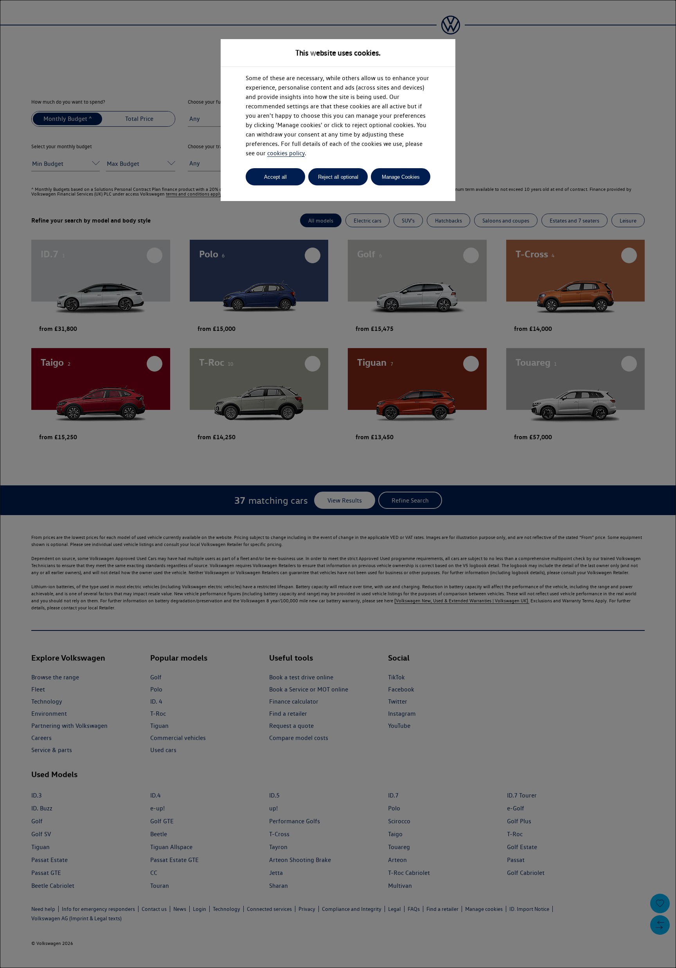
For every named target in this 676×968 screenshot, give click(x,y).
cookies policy (286, 153)
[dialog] (338, 484)
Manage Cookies (401, 177)
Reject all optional (338, 177)
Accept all (275, 177)
